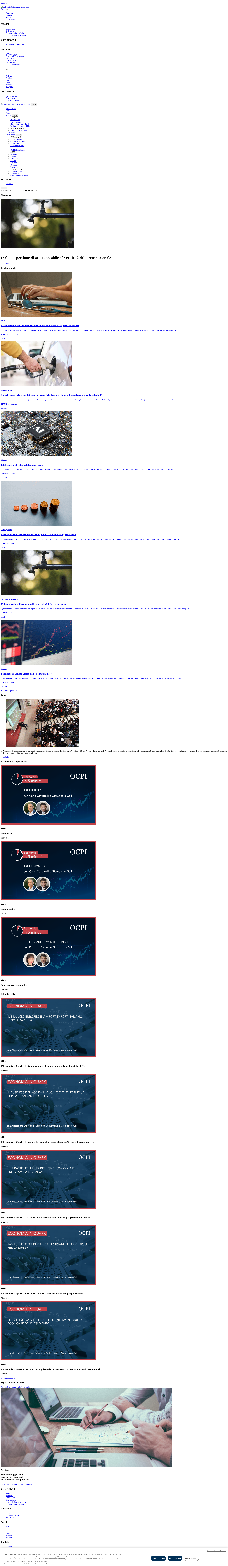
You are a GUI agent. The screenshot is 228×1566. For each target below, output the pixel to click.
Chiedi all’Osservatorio (14, 100)
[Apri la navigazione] (7, 9)
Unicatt (3, 3)
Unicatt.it (9, 184)
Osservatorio (10, 20)
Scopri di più (6, 757)
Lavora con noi (11, 96)
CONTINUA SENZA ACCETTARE (216, 1551)
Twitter (8, 80)
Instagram (9, 87)
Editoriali (9, 15)
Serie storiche (11, 31)
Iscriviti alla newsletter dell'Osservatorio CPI (17, 1484)
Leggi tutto (5, 263)
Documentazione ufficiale (15, 33)
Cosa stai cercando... (31, 190)
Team (8, 1513)
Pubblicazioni (11, 13)
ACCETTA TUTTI (158, 1558)
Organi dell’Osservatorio (15, 56)
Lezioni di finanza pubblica (16, 35)
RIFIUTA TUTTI (175, 1558)
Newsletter (10, 74)
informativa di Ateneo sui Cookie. (38, 1563)
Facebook (9, 78)
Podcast (9, 76)
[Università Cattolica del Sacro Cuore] (15, 7)
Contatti (9, 1547)
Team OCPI (10, 62)
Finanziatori (10, 58)
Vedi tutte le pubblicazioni (10, 690)
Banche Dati (10, 29)
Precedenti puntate (8, 1378)
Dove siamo (10, 98)
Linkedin (9, 82)
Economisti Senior (12, 60)
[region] (114, 1557)
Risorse (8, 17)
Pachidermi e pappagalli (15, 45)
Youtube (9, 84)
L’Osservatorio (11, 54)
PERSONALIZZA (191, 1558)
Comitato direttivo (12, 1515)
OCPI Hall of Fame (13, 65)
